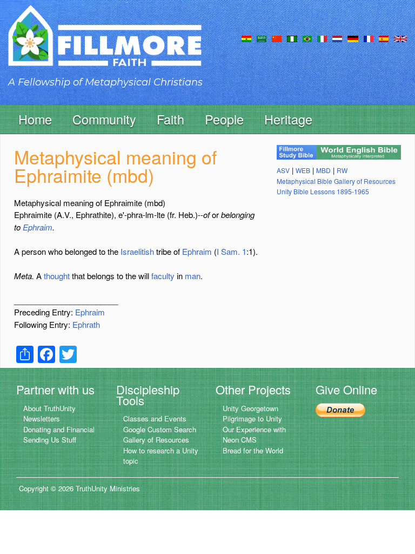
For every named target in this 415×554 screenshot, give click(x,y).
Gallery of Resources (156, 439)
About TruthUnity (49, 408)
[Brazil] (307, 37)
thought (57, 275)
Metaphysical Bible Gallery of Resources (336, 181)
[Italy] (322, 37)
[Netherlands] (337, 37)
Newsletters (41, 418)
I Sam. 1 (231, 251)
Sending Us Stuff (49, 439)
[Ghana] (246, 37)
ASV (283, 170)
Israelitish (137, 251)
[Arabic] (261, 37)
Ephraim (37, 227)
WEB (303, 170)
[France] (368, 37)
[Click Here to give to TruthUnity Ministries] (340, 409)
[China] (277, 37)
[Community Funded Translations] (400, 37)
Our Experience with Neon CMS (254, 434)
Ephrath (86, 324)
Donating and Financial (59, 429)
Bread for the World (253, 450)
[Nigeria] (292, 37)
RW (342, 170)
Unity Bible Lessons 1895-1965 (323, 191)
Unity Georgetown (250, 408)
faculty (163, 275)
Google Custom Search (159, 429)
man (192, 275)
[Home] (105, 45)
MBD (323, 170)
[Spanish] (384, 37)
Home (35, 119)
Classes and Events (154, 418)
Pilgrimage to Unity (252, 418)
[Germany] (352, 37)
